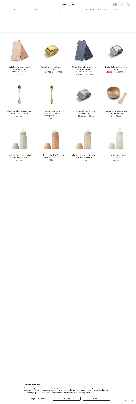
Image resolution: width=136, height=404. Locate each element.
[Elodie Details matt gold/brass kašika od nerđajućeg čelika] (51, 94)
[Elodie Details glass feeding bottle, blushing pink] (51, 138)
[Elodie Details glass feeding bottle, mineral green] (19, 138)
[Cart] (129, 4)
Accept (67, 398)
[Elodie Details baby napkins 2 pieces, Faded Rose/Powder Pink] (19, 50)
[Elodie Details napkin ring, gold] (51, 50)
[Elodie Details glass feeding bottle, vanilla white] (116, 138)
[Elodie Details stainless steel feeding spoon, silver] (19, 94)
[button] (26, 9)
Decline (96, 398)
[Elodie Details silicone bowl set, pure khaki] (116, 94)
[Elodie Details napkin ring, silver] (116, 50)
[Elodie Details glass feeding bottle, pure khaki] (84, 138)
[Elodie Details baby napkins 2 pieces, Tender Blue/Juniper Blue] (84, 50)
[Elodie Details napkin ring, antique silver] (84, 94)
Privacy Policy (85, 392)
